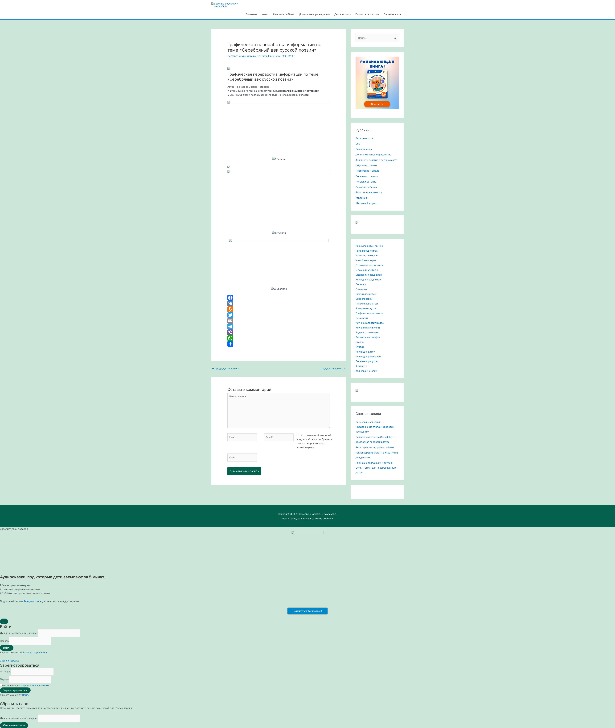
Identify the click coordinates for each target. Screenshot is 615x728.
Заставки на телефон (368, 337)
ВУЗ (358, 143)
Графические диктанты (369, 313)
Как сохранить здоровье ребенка (375, 447)
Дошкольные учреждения (314, 14)
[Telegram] (278, 326)
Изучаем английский (368, 327)
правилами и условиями (35, 685)
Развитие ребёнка (283, 14)
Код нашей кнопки (366, 370)
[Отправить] (278, 344)
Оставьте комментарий (241, 56)
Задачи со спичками (367, 332)
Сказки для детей (366, 293)
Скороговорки (364, 298)
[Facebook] (278, 298)
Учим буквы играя (366, 260)
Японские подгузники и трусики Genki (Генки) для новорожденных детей (376, 467)
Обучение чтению (366, 165)
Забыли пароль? (9, 660)
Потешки (361, 284)
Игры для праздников (368, 279)
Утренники (362, 197)
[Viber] (278, 332)
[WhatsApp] (278, 338)
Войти (25, 694)
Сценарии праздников (369, 274)
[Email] (278, 321)
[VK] (278, 303)
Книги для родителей (368, 356)
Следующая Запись (333, 368)
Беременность (392, 14)
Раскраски (362, 318)
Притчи (360, 342)
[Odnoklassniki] (278, 309)
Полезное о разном (257, 14)
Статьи (360, 346)
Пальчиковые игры (367, 303)
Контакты (361, 366)
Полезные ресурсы (367, 361)
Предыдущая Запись (225, 368)
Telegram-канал (33, 601)
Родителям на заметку (369, 192)
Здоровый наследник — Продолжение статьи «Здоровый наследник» (375, 426)
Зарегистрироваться (35, 652)
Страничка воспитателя (369, 265)
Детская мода (342, 14)
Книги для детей (365, 351)
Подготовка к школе (367, 14)
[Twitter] (278, 315)
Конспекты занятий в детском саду (376, 160)
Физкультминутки (366, 308)
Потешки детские (366, 181)
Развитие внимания (367, 255)
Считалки (361, 289)
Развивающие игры (367, 250)
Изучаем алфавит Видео (370, 322)
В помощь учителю (367, 269)
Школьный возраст (367, 203)
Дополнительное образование (373, 154)
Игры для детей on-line (369, 245)
